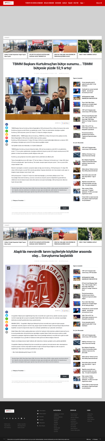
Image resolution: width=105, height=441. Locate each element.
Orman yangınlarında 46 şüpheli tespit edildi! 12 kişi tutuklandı (89, 84)
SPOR (55, 426)
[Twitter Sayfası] (7, 418)
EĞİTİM (56, 431)
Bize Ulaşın (42, 425)
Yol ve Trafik (74, 415)
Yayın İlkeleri (7, 425)
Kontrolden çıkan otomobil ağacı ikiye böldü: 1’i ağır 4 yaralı (89, 176)
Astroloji (90, 421)
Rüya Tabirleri (91, 419)
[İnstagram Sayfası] (10, 418)
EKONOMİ (58, 3)
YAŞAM (70, 3)
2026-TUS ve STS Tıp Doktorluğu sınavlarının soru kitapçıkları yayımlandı (89, 127)
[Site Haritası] (22, 418)
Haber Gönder (21, 427)
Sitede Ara (90, 414)
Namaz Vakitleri (75, 417)
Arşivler (41, 419)
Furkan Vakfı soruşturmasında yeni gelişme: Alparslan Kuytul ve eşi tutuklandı (90, 198)
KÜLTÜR (76, 3)
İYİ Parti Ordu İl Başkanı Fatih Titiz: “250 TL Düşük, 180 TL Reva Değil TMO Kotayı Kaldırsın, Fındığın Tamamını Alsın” (89, 119)
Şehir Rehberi (74, 428)
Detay (89, 439)
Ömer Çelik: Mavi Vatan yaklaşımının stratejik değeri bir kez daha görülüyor (89, 104)
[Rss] (19, 418)
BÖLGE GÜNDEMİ (49, 3)
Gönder (65, 208)
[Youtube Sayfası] (13, 418)
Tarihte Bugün (74, 423)
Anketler (90, 415)
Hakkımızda (7, 424)
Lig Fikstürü (73, 421)
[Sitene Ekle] (25, 418)
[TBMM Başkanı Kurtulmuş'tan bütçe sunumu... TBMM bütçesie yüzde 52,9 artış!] (37, 98)
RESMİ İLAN (57, 428)
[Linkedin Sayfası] (16, 418)
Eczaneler (73, 419)
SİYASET (56, 429)
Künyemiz (42, 422)
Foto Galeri (42, 410)
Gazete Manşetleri (75, 430)
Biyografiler (90, 417)
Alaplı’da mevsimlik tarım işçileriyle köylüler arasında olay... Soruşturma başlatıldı (89, 183)
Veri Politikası (7, 427)
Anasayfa (7, 37)
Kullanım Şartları (22, 424)
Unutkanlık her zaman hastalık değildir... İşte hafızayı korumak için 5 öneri (90, 91)
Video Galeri (42, 413)
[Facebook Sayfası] (5, 418)
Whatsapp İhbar (22, 425)
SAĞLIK (64, 3)
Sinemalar (73, 424)
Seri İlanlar (73, 426)
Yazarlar (41, 416)
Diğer (82, 3)
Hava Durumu (74, 414)
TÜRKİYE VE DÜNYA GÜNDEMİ (34, 3)
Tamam (96, 439)
